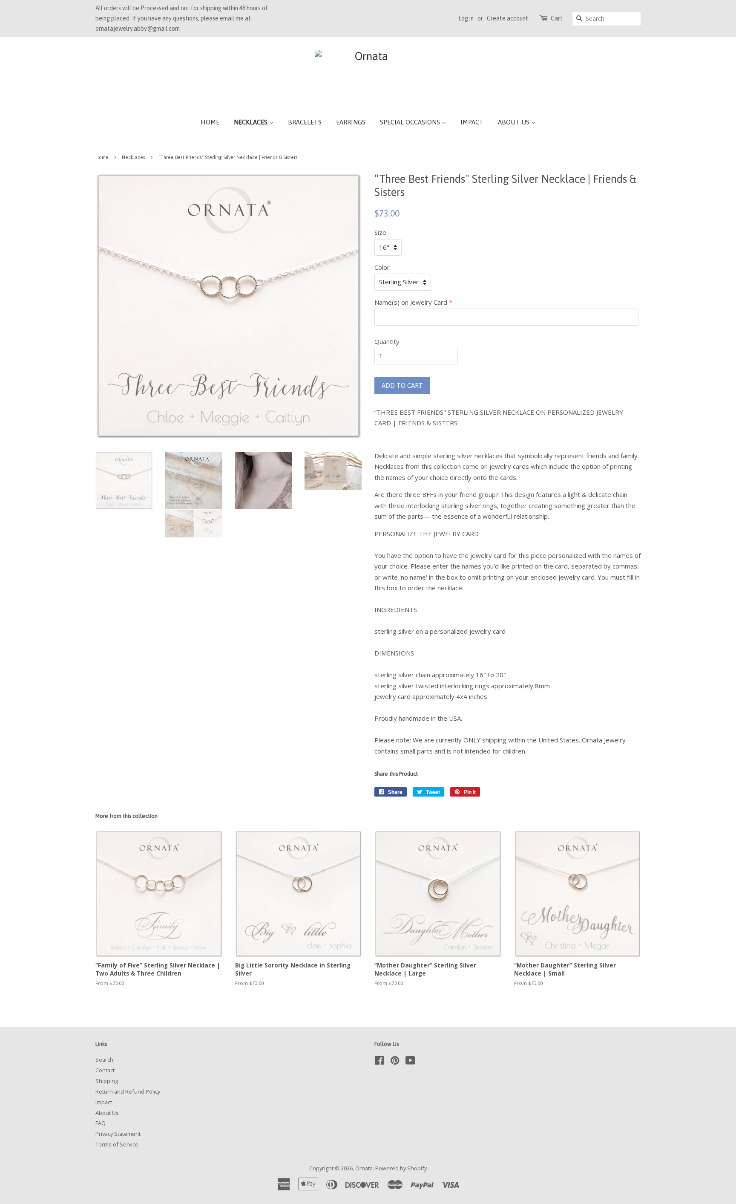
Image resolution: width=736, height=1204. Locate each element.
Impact (471, 122)
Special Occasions (411, 122)
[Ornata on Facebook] (379, 1062)
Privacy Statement (118, 1134)
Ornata (364, 1168)
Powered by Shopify (401, 1168)
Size (380, 232)
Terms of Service (116, 1144)
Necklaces (251, 122)
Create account (507, 18)
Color (382, 267)
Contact (105, 1070)
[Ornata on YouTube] (410, 1062)
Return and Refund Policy (127, 1091)
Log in (466, 18)
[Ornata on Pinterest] (395, 1062)
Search (104, 1059)
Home (210, 122)
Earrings (350, 122)
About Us (514, 122)
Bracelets (305, 122)
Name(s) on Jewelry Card (410, 302)
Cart (557, 18)
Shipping (106, 1081)
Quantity (387, 341)
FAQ (100, 1123)
